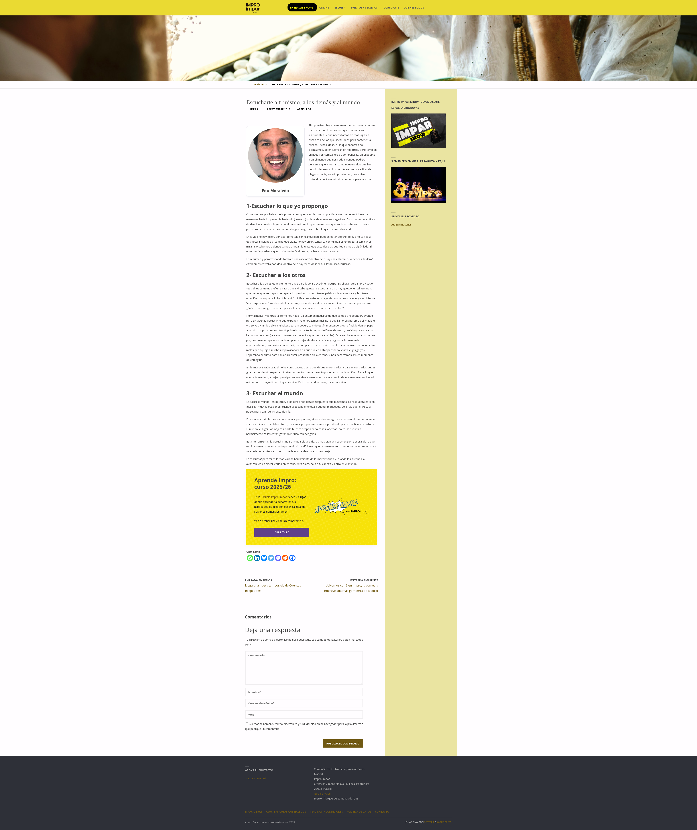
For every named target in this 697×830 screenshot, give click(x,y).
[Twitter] (271, 558)
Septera (429, 822)
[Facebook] (292, 558)
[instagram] (432, 7)
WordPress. (444, 822)
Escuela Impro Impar (274, 497)
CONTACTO (382, 811)
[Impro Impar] (252, 7)
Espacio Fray (253, 811)
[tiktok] (449, 7)
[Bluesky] (264, 558)
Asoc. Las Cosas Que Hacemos (286, 811)
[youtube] (443, 7)
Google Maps (322, 793)
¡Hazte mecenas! (401, 224)
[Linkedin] (257, 558)
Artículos (260, 84)
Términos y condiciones (326, 811)
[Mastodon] (278, 558)
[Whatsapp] (250, 558)
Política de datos (359, 811)
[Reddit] (285, 558)
